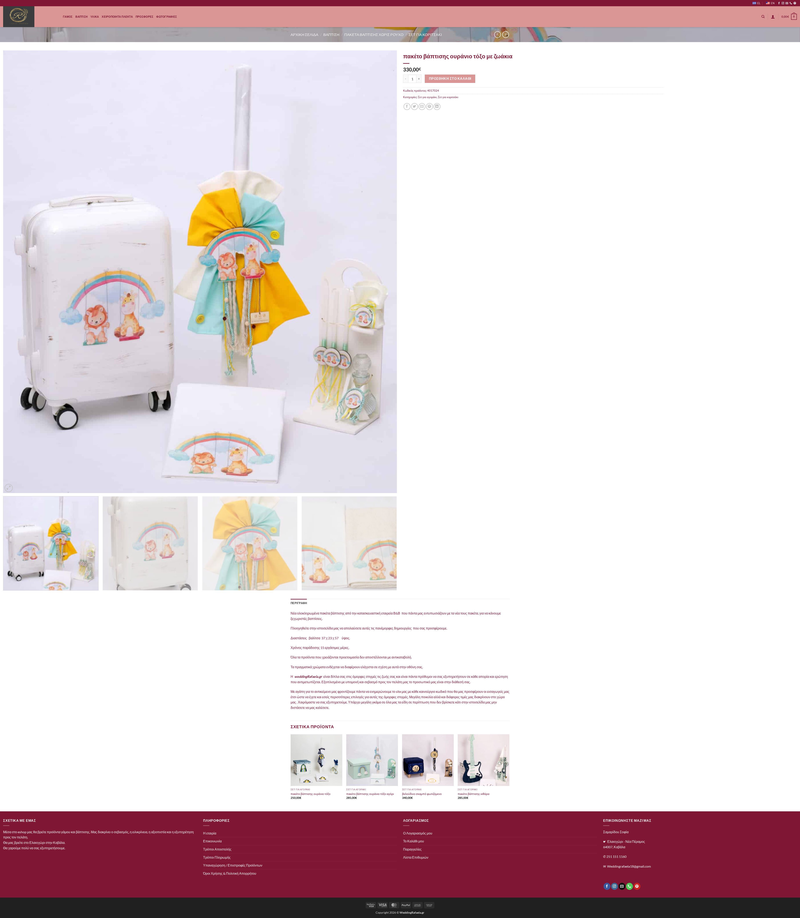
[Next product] (497, 34)
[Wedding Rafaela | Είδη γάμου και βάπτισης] (30, 16)
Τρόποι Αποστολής (217, 849)
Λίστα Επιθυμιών (415, 857)
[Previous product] (505, 34)
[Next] (384, 271)
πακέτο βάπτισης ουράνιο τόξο (310, 794)
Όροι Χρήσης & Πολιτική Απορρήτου (229, 873)
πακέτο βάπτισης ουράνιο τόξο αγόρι (370, 794)
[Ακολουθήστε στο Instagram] (783, 3)
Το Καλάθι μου (413, 841)
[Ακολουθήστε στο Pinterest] (795, 3)
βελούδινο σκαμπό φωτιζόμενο (422, 794)
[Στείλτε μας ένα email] (787, 3)
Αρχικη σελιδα (304, 34)
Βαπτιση (81, 16)
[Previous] (16, 271)
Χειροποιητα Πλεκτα (117, 16)
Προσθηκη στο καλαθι (450, 78)
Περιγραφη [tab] (299, 603)
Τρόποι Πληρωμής (217, 857)
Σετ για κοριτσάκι (448, 97)
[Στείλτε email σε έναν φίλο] (422, 106)
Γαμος (67, 16)
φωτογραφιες (166, 16)
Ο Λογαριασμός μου (417, 833)
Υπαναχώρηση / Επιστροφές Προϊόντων (232, 865)
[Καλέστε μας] (791, 3)
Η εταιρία (209, 833)
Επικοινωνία (212, 841)
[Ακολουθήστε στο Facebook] (779, 3)
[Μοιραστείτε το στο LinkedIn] (437, 106)
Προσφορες (144, 16)
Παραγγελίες (412, 849)
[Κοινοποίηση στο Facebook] (407, 106)
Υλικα (94, 16)
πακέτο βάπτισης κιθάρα (473, 794)
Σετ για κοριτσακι (425, 34)
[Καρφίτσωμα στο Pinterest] (429, 106)
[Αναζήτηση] (763, 17)
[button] (773, 16)
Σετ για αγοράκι (427, 97)
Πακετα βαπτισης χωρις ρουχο (374, 34)
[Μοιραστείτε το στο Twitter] (414, 106)
